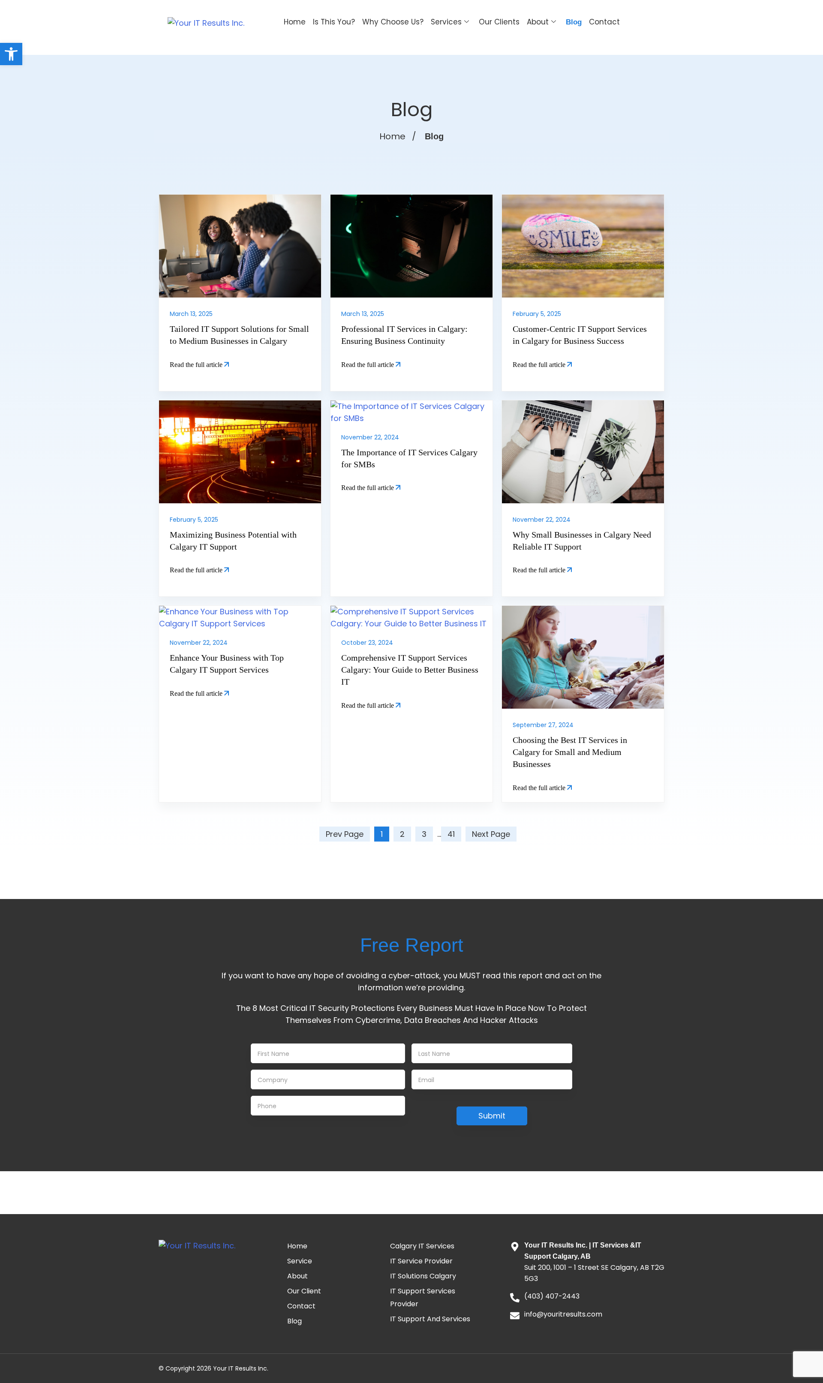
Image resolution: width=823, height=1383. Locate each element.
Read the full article (197, 364)
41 (451, 834)
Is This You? (334, 22)
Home (295, 22)
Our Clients (499, 22)
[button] (11, 54)
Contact (604, 22)
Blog (574, 22)
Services (446, 22)
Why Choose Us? (393, 22)
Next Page (491, 834)
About (538, 22)
